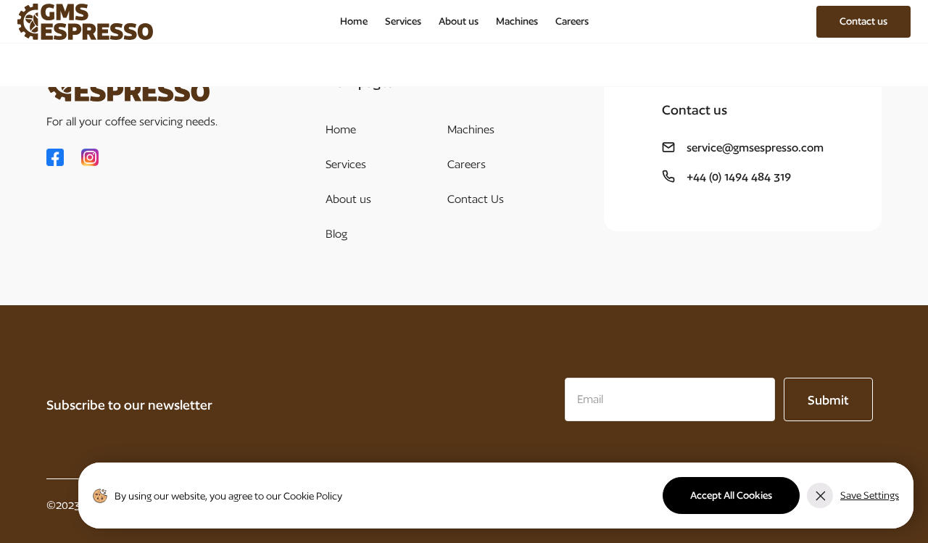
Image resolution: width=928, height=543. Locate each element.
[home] (85, 22)
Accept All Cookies (731, 495)
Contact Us (475, 199)
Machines (517, 21)
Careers (572, 21)
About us (458, 21)
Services (403, 21)
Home (354, 21)
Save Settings (869, 495)
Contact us (863, 21)
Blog (336, 234)
